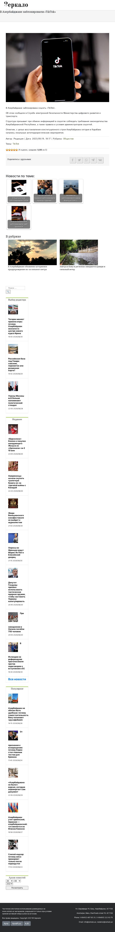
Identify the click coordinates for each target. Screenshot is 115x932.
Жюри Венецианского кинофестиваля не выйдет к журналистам (16, 518)
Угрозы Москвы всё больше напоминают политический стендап (16, 400)
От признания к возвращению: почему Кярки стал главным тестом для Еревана (15, 744)
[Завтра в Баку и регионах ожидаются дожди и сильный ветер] (79, 252)
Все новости (17, 679)
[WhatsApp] (86, 160)
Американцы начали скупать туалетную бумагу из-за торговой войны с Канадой (17, 482)
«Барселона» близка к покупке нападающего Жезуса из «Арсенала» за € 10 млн (17, 445)
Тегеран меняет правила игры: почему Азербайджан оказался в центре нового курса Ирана (16, 326)
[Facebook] (72, 160)
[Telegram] (93, 160)
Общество (68, 138)
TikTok (16, 144)
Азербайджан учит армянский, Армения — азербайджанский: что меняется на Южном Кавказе (17, 823)
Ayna (6, 923)
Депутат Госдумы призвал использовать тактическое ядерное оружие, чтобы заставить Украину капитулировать (16, 591)
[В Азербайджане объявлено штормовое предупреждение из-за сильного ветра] (32, 252)
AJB (27, 923)
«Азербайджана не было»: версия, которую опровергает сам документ (16, 787)
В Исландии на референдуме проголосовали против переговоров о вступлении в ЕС (16, 656)
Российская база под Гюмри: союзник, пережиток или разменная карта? (16, 364)
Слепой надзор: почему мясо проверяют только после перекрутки (16, 859)
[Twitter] (79, 160)
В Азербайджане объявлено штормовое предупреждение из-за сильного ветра (27, 268)
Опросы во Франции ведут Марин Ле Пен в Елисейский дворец (16, 552)
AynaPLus (16, 923)
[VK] (100, 160)
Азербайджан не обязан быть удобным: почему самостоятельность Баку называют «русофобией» (18, 714)
